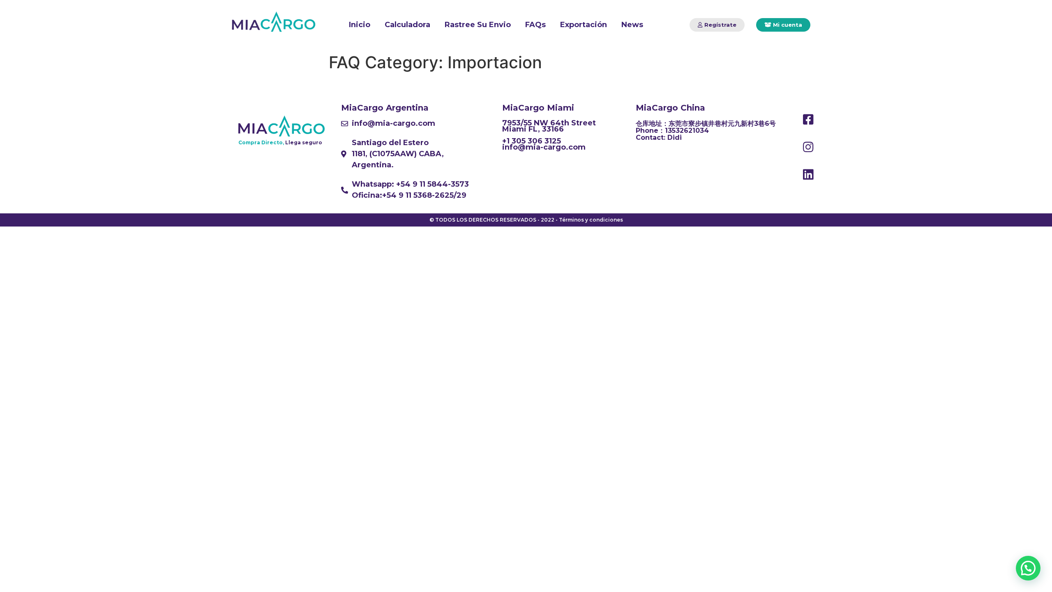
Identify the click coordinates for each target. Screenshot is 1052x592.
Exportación (583, 24)
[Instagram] (808, 147)
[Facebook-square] (808, 119)
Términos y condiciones (591, 220)
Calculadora (407, 24)
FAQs (535, 24)
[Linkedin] (808, 174)
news (632, 24)
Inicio (359, 24)
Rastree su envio (478, 24)
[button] (717, 25)
